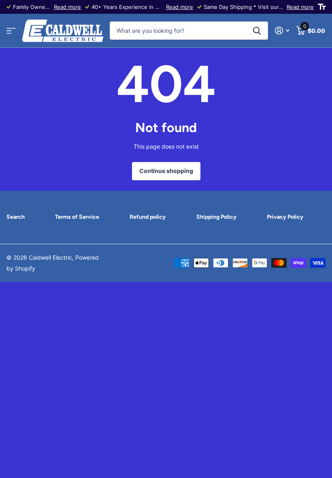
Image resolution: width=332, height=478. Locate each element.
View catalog (11, 31)
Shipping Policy (216, 216)
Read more (67, 7)
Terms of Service (77, 216)
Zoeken (257, 30)
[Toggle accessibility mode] (322, 7)
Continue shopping (166, 170)
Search (15, 216)
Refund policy (148, 216)
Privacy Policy (285, 216)
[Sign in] (282, 30)
